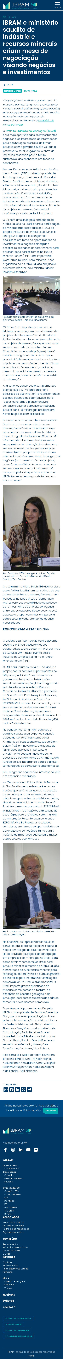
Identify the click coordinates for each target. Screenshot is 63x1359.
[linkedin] (21, 1150)
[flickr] (36, 1150)
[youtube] (28, 1150)
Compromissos (12, 1194)
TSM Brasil (9, 1210)
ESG (6, 1197)
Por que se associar (13, 1225)
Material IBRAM (10, 1265)
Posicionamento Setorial (16, 1268)
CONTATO (9, 1307)
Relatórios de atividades (15, 1247)
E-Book (6, 1253)
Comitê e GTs (11, 1191)
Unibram (8, 1214)
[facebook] (5, 1150)
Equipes (8, 1181)
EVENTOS (8, 1301)
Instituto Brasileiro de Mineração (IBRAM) (31, 131)
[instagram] (13, 1150)
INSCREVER (50, 1110)
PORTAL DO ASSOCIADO (18, 1318)
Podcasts (9, 1284)
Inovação (9, 1200)
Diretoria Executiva (13, 1178)
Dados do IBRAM (11, 1250)
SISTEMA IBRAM (13, 1324)
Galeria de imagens (14, 1281)
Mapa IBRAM (10, 1207)
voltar (10, 84)
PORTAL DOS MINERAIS (17, 1330)
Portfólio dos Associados (16, 1228)
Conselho (9, 1175)
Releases (7, 1272)
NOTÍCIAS (9, 1294)
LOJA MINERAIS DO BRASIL (18, 1336)
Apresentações (11, 1244)
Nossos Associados (13, 1222)
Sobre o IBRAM (11, 1168)
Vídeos (8, 1288)
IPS (5, 1204)
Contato (7, 1262)
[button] (57, 5)
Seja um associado (13, 1232)
